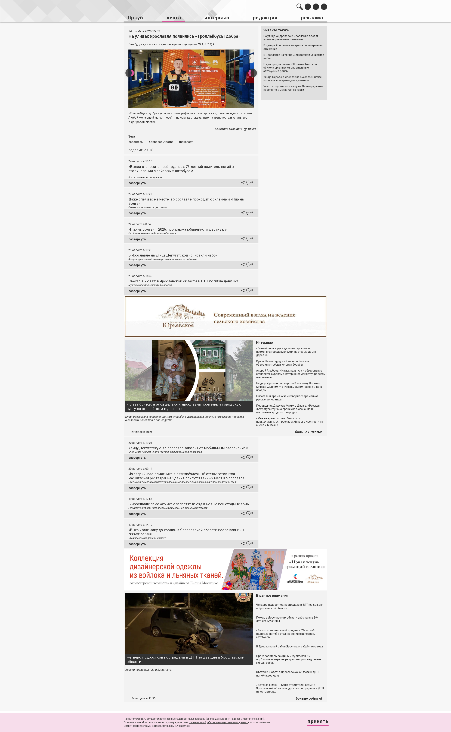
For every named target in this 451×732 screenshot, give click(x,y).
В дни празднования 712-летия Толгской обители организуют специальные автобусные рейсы (290, 68)
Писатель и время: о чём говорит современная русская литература (287, 397)
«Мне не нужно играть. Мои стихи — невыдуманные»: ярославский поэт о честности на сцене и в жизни (289, 422)
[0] (248, 183)
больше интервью (309, 432)
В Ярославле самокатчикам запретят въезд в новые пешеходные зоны (189, 504)
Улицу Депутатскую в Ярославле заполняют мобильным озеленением (188, 448)
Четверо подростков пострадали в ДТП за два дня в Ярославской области (185, 659)
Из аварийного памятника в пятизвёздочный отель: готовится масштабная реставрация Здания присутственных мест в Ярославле (186, 476)
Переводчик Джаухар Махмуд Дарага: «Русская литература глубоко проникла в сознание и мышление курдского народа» (288, 409)
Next (252, 73)
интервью (216, 18)
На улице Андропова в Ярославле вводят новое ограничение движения (290, 37)
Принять (318, 721)
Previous (129, 73)
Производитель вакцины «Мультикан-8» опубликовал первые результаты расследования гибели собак (288, 659)
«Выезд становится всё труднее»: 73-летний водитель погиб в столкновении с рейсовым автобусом (181, 169)
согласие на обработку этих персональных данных (218, 722)
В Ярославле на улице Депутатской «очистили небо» (293, 56)
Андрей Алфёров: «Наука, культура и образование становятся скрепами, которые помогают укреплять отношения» (290, 374)
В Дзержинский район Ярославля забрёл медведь (289, 646)
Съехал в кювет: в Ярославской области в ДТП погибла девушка (183, 281)
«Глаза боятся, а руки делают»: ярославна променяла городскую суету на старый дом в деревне (184, 406)
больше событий (309, 698)
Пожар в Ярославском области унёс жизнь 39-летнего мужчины (287, 619)
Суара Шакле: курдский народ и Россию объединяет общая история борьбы (282, 363)
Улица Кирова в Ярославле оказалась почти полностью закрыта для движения (292, 78)
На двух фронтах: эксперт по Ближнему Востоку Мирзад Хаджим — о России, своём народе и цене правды (289, 387)
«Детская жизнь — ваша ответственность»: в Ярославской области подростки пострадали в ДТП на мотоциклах (290, 688)
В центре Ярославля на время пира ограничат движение (293, 47)
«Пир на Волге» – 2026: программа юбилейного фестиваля (177, 229)
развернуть (137, 183)
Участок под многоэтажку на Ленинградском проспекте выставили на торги (293, 88)
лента (173, 18)
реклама (312, 18)
